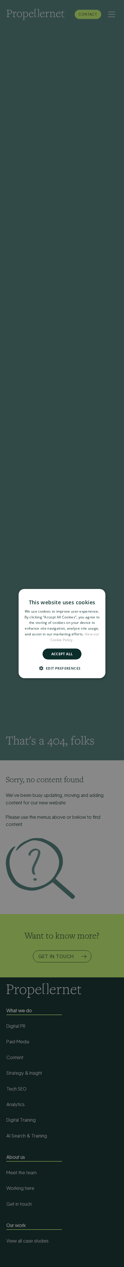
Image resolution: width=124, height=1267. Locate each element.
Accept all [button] (62, 653)
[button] (62, 668)
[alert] (62, 633)
